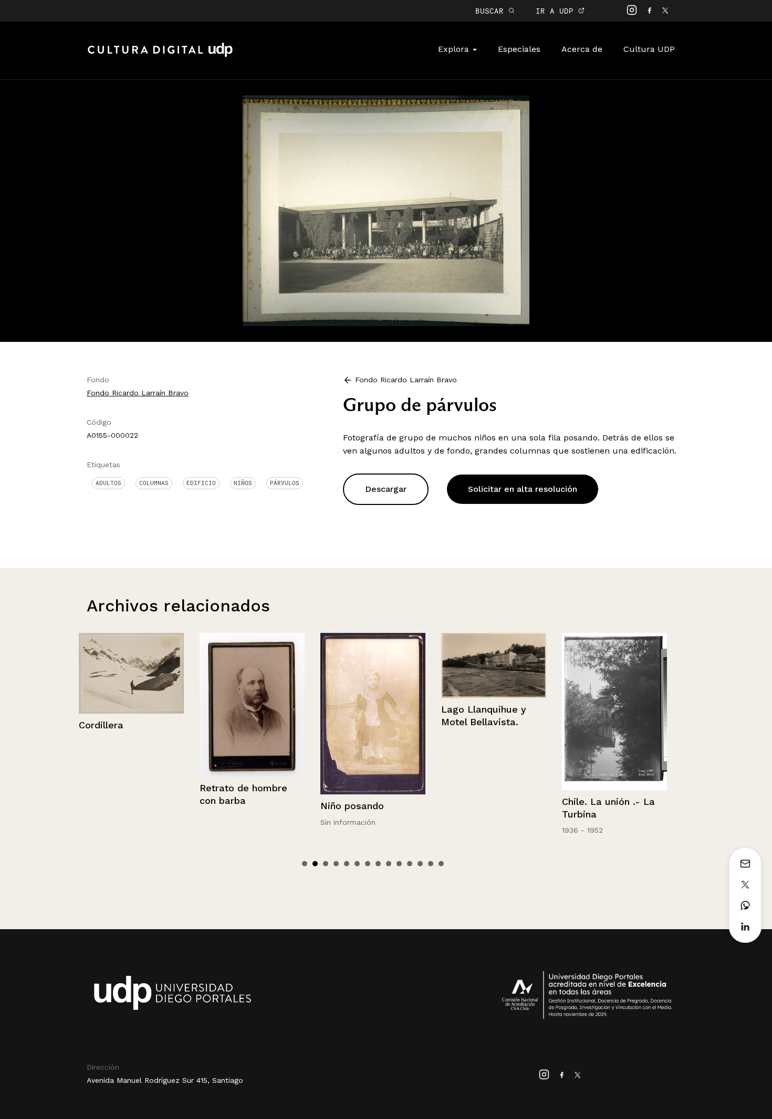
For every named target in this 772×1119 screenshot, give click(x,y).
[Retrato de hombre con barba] (131, 705)
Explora (455, 49)
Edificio (201, 483)
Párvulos (284, 483)
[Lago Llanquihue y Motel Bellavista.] (372, 665)
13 (430, 863)
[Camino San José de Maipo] (614, 676)
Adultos (108, 483)
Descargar (385, 489)
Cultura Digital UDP (160, 55)
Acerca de (581, 49)
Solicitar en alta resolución (522, 489)
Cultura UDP (649, 49)
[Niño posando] (252, 713)
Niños (243, 483)
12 (420, 863)
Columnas (154, 483)
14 (441, 863)
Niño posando (231, 805)
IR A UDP (557, 10)
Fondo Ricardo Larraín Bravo (138, 393)
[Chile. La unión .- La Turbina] (493, 711)
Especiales (519, 49)
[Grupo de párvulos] (386, 210)
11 (409, 863)
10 (399, 863)
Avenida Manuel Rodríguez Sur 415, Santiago (165, 1080)
